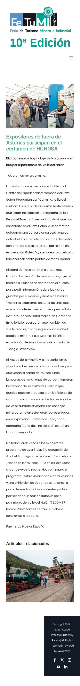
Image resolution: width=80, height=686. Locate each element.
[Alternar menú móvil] (71, 58)
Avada (56, 640)
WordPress (64, 651)
